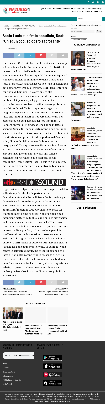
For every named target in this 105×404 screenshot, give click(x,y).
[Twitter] (93, 2)
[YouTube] (98, 2)
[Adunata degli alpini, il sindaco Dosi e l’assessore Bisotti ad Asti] (58, 315)
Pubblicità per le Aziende (12, 380)
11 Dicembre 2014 (12, 48)
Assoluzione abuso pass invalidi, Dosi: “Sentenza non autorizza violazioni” (34, 329)
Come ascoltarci (9, 372)
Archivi (73, 36)
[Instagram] (103, 2)
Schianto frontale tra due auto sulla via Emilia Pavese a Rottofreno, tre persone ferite (94, 193)
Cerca (99, 31)
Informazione (8, 376)
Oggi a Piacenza (86, 208)
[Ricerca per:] (89, 18)
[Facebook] (88, 2)
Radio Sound (7, 384)
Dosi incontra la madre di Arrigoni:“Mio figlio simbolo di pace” (12, 326)
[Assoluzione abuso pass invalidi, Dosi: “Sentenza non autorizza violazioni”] (35, 315)
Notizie (16, 26)
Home (5, 363)
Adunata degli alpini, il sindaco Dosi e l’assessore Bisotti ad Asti (57, 329)
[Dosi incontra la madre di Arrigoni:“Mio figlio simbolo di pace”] (13, 313)
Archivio (6, 368)
